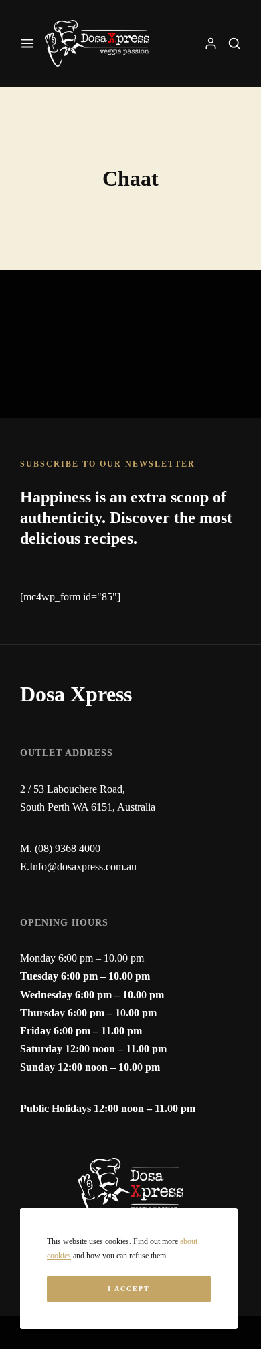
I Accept (129, 1288)
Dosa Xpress (76, 694)
